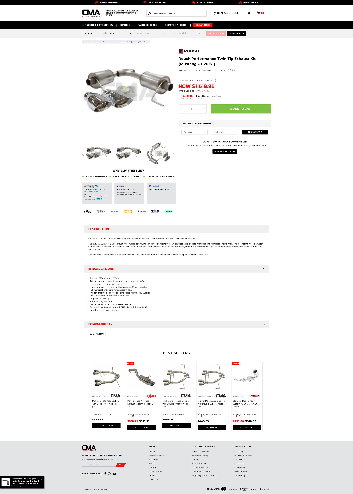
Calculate (256, 132)
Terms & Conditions (200, 452)
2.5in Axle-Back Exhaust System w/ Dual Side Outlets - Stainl (246, 404)
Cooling (152, 467)
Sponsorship (240, 475)
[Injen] (151, 396)
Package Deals (147, 25)
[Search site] (149, 13)
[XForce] (255, 396)
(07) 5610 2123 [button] (227, 13)
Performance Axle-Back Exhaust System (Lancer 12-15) (140, 404)
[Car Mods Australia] (89, 449)
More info (100, 199)
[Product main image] (128, 92)
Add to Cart (242, 108)
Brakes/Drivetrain (156, 456)
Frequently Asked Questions (204, 475)
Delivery (195, 459)
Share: (222, 70)
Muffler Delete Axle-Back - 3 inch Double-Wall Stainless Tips (176, 404)
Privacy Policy (240, 471)
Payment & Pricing (200, 456)
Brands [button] (125, 25)
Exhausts (152, 463)
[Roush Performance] (189, 51)
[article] (106, 397)
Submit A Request (226, 151)
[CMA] (115, 396)
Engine (152, 452)
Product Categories (98, 25)
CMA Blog (238, 452)
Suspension (154, 459)
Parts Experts (108, 2)
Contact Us (239, 463)
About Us (238, 459)
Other (151, 475)
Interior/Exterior (156, 471)
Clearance (203, 25)
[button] (249, 13)
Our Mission (239, 467)
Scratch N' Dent (176, 25)
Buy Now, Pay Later (243, 456)
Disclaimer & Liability (201, 471)
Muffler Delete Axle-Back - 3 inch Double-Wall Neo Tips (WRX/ (105, 404)
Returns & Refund (199, 463)
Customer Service (200, 467)
